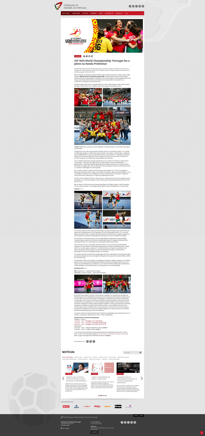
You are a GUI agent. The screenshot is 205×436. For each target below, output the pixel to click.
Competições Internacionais (69, 359)
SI (142, 13)
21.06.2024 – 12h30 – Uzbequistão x (90, 322)
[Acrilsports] (139, 407)
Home (135, 415)
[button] (201, 432)
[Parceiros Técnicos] (128, 407)
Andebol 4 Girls (78, 357)
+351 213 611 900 (97, 423)
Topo (141, 415)
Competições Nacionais (123, 357)
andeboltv (119, 13)
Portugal (94, 357)
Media (101, 13)
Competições (76, 13)
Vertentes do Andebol (94, 359)
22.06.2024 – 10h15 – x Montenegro (90, 324)
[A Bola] (76, 407)
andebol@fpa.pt (96, 422)
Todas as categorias (67, 357)
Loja (126, 13)
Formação (93, 13)
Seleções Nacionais (83, 359)
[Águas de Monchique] (118, 407)
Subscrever (94, 432)
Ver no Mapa (65, 428)
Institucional (112, 357)
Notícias (85, 13)
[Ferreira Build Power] (97, 407)
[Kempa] (107, 407)
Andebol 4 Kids (87, 357)
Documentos (109, 13)
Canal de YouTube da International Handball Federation (112, 334)
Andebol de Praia (103, 357)
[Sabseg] (66, 407)
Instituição (65, 13)
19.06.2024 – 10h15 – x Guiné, (88, 321)
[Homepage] (77, 6)
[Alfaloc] (86, 407)
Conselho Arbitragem (113, 359)
